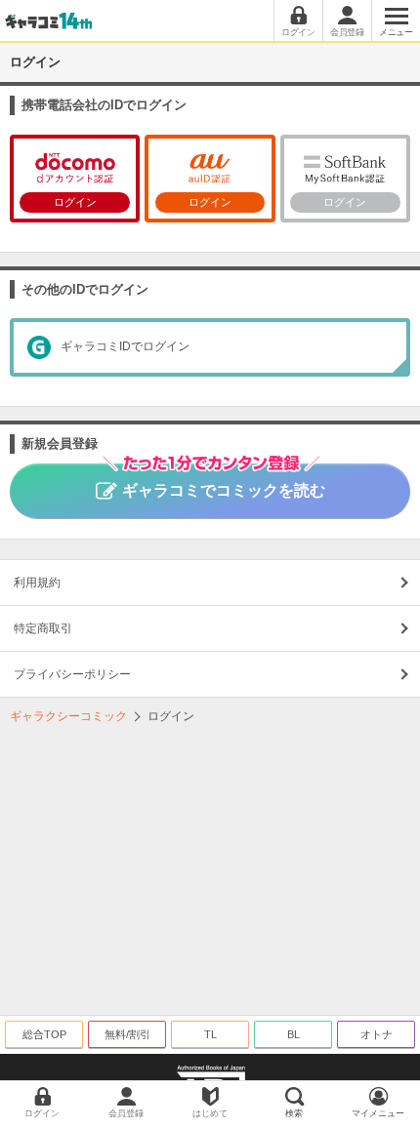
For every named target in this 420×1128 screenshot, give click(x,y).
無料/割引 (127, 1034)
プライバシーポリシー (72, 674)
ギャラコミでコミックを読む (223, 490)
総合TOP (44, 1034)
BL (293, 1034)
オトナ (376, 1034)
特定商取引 (43, 628)
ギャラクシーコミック (68, 716)
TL (210, 1034)
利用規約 (37, 582)
